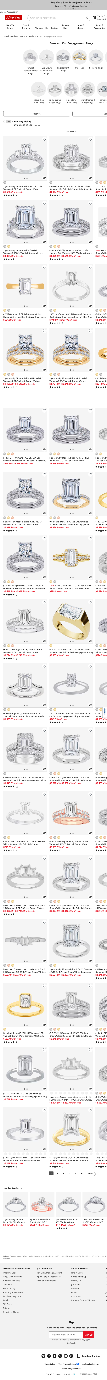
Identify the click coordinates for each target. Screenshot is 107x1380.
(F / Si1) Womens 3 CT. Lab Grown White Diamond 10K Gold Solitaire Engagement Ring (25, 1095)
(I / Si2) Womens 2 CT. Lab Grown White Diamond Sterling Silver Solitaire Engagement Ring (25, 315)
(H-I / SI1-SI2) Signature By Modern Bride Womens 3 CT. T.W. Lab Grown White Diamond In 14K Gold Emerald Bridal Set (22, 651)
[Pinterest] (60, 1356)
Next (90, 1173)
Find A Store (77, 1272)
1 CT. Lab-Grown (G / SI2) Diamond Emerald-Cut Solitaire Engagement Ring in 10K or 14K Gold (70, 315)
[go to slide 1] (65, 9)
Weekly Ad (76, 1280)
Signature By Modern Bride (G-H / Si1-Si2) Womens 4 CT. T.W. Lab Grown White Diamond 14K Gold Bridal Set (69, 459)
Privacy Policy (49, 1364)
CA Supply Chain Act (90, 1364)
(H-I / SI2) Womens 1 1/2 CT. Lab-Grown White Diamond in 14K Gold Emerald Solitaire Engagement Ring (24, 1159)
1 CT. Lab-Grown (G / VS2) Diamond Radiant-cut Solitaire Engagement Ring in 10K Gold (70, 715)
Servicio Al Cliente (11, 1312)
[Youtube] (66, 1356)
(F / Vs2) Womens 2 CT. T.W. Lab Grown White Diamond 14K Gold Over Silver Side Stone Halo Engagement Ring (70, 587)
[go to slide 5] (75, 9)
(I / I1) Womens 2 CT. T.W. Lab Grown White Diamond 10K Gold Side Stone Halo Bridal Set (71, 187)
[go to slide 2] (68, 9)
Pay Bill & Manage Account (49, 1272)
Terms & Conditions (53, 1374)
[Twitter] (44, 1356)
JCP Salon (75, 1284)
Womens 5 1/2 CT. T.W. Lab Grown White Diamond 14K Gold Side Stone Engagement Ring (69, 523)
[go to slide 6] (78, 9)
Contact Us (8, 1284)
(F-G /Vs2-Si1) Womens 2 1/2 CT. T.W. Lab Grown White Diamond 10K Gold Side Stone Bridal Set (70, 1034)
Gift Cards (7, 1304)
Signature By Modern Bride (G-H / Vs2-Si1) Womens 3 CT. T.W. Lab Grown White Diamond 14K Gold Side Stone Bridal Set (69, 379)
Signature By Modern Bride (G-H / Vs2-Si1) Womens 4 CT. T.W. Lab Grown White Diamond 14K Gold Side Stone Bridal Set (23, 523)
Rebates (6, 1308)
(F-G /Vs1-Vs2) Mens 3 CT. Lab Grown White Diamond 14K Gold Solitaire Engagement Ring (71, 651)
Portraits (75, 1288)
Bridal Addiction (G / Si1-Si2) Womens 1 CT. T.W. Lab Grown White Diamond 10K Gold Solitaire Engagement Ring (23, 1034)
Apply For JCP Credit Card (49, 1276)
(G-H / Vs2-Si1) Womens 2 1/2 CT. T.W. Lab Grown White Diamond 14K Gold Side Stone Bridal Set (24, 587)
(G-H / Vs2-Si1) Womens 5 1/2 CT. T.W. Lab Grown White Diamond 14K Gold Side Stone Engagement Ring (70, 907)
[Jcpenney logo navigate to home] (13, 17)
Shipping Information (13, 1292)
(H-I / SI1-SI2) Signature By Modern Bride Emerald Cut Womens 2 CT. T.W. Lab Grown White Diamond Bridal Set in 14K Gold (70, 252)
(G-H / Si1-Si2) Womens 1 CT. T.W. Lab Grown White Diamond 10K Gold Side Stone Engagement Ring (24, 843)
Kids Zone (76, 1296)
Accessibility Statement (71, 1368)
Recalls (6, 1300)
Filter (36, 113)
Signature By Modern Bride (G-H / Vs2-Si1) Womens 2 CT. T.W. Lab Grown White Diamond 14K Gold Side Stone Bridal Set (23, 379)
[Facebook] (55, 1356)
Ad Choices (68, 1374)
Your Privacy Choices (67, 1364)
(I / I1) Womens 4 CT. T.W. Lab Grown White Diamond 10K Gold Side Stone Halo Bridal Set (25, 779)
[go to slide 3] (70, 9)
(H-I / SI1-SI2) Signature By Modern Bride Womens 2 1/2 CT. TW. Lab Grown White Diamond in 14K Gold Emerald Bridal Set (68, 843)
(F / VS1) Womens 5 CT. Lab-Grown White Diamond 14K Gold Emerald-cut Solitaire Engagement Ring (68, 1159)
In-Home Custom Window (83, 1300)
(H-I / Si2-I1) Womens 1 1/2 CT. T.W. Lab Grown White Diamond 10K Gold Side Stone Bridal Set (24, 459)
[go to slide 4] (73, 9)
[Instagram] (49, 1356)
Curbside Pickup (79, 1276)
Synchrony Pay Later (12, 1296)
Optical (74, 1292)
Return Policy (9, 1288)
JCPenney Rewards (11, 1280)
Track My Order (10, 1272)
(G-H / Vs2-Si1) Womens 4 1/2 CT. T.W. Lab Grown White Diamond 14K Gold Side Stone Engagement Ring (70, 779)
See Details (71, 1343)
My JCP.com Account (12, 1276)
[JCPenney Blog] (71, 1356)
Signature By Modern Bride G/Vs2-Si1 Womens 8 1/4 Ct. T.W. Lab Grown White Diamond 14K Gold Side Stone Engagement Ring (23, 252)
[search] (88, 18)
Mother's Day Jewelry (25, 1256)
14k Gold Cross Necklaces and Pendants (49, 1256)
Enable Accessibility (9, 12)
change (37, 125)
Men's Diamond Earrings (75, 1256)
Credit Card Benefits (46, 1280)
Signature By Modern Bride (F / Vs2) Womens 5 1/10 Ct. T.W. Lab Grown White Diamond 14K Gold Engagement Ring (70, 970)
